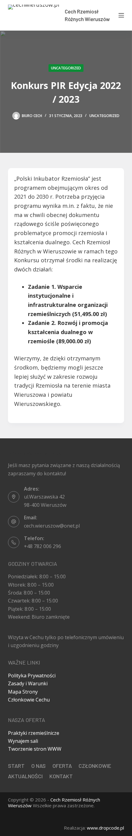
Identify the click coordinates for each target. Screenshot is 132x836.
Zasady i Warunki (28, 683)
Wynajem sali (23, 741)
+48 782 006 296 (42, 546)
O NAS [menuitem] (38, 765)
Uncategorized (66, 68)
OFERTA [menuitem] (62, 765)
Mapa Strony (23, 691)
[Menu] (121, 15)
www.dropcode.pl (105, 828)
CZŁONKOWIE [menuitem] (95, 765)
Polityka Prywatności (32, 675)
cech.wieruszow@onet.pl (52, 525)
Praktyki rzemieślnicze (33, 733)
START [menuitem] (16, 765)
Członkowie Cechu (29, 699)
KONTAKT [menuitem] (61, 776)
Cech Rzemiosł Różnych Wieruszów (54, 803)
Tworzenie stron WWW (34, 749)
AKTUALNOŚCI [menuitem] (25, 776)
